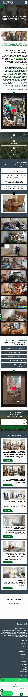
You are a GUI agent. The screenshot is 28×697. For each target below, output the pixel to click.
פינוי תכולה (19, 352)
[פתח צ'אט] (21, 694)
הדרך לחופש (22, 654)
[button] (1, 6)
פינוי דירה (23, 643)
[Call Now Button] (1, 690)
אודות (24, 646)
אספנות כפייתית (17, 58)
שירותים (23, 649)
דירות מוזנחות (7, 45)
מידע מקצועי (22, 651)
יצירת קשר (22, 657)
